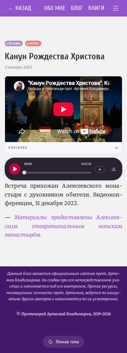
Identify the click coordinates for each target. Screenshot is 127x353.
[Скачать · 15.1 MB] (113, 168)
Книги (96, 8)
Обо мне (55, 8)
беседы (14, 43)
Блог (77, 8)
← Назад (19, 8)
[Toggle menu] (116, 8)
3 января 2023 (18, 67)
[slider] (57, 172)
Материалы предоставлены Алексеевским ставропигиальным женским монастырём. (63, 226)
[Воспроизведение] (14, 168)
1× (100, 169)
